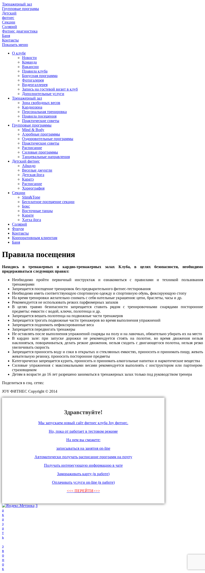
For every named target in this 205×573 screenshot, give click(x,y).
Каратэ (28, 179)
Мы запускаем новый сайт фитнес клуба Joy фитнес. (83, 423)
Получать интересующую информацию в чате (83, 465)
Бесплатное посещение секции (48, 202)
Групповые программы (32, 125)
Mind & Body (33, 130)
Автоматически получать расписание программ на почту (83, 457)
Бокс (26, 206)
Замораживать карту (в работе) (83, 474)
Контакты (20, 233)
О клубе (19, 53)
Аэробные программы (41, 134)
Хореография (33, 188)
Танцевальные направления (46, 157)
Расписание (32, 148)
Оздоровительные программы (47, 139)
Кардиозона (32, 107)
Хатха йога (31, 220)
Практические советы (40, 121)
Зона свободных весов (41, 103)
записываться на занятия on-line (83, 448)
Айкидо (29, 166)
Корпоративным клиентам (34, 238)
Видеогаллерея (35, 85)
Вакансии (30, 67)
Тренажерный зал (27, 98)
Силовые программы (40, 152)
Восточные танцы (37, 211)
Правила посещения (39, 116)
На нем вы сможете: (83, 440)
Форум (18, 229)
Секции (18, 193)
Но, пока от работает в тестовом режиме (83, 431)
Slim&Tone (31, 197)
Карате (28, 215)
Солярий (19, 224)
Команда (29, 62)
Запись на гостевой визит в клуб (50, 89)
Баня (16, 242)
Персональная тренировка (44, 112)
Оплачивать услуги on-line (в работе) (83, 482)
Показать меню (15, 45)
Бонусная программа (40, 76)
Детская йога (33, 175)
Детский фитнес (26, 161)
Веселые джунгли (37, 170)
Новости (29, 58)
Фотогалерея (33, 80)
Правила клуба (35, 71)
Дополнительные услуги (43, 94)
